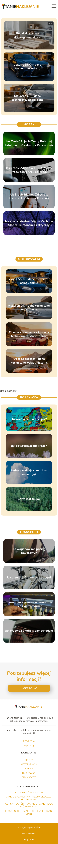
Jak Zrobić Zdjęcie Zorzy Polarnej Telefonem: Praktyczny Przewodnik (29, 143)
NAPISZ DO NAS (29, 688)
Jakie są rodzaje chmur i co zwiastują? (29, 472)
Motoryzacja (29, 259)
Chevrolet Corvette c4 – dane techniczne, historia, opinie (29, 334)
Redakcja (29, 741)
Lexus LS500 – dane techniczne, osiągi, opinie (27, 66)
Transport (29, 532)
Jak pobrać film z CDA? (29, 792)
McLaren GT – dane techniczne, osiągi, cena (27, 98)
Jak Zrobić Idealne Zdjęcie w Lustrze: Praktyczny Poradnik (29, 196)
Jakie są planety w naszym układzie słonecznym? (29, 798)
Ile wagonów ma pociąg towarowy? (28, 551)
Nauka (29, 768)
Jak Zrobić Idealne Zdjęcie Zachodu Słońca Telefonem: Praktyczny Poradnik (29, 223)
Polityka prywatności (29, 827)
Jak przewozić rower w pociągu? (29, 578)
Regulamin (29, 839)
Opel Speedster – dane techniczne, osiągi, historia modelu (29, 361)
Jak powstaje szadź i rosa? (29, 446)
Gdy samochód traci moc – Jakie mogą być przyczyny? (29, 805)
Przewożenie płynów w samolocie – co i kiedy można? (29, 604)
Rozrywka (29, 397)
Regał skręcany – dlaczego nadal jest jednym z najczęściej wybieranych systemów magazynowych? (27, 35)
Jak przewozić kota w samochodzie (29, 631)
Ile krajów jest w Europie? (29, 419)
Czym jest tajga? (29, 499)
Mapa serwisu (29, 833)
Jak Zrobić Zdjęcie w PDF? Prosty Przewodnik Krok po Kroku (29, 170)
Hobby (29, 124)
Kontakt (29, 745)
